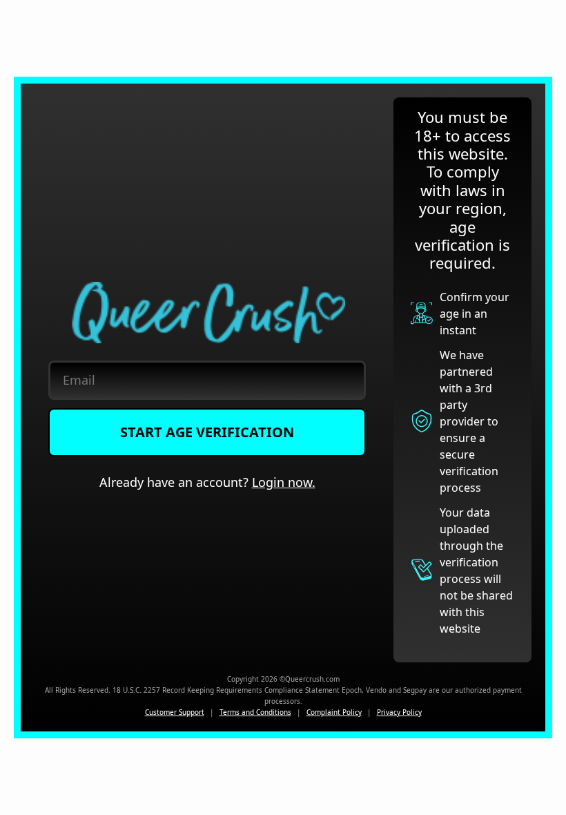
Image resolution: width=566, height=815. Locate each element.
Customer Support (174, 712)
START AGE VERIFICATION (207, 432)
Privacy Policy (399, 712)
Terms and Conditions (255, 712)
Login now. (283, 482)
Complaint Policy (334, 712)
